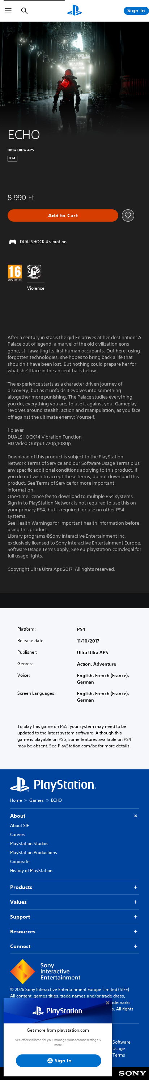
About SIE (19, 825)
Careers (17, 834)
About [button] (17, 816)
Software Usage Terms (121, 1048)
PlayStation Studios (29, 843)
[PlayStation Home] (74, 11)
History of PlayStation (31, 870)
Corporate (20, 861)
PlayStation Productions (33, 852)
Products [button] (21, 887)
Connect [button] (20, 946)
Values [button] (18, 902)
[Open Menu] (8, 11)
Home (16, 800)
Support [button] (20, 917)
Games (36, 800)
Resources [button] (22, 931)
